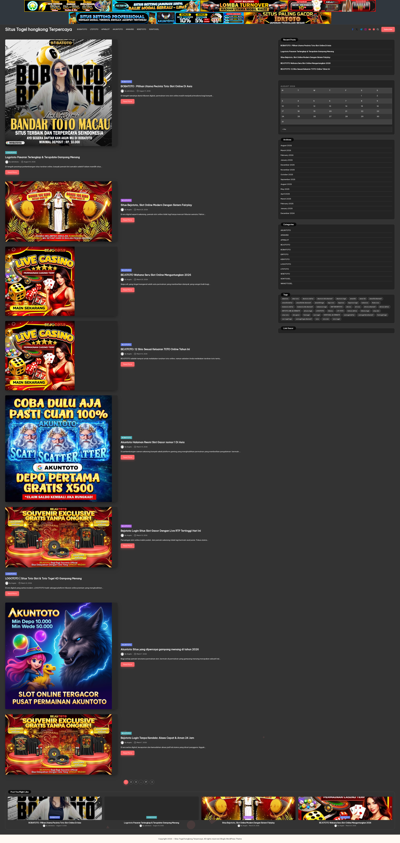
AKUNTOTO (126, 645)
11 (298, 106)
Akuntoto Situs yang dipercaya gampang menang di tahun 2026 (160, 649)
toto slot (326, 319)
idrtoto (348, 307)
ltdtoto (330, 311)
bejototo (341, 303)
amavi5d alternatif (375, 299)
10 (283, 106)
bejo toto (331, 303)
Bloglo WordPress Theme (231, 839)
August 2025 (286, 184)
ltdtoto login (365, 311)
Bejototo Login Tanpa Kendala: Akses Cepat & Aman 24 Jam (157, 737)
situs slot (376, 311)
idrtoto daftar (384, 307)
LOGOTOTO (11, 153)
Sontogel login (382, 315)
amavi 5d (363, 299)
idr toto (357, 307)
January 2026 (287, 160)
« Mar (284, 129)
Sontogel (307, 315)
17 (146, 782)
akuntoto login (341, 299)
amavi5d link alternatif (303, 303)
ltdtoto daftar (352, 311)
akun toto (295, 299)
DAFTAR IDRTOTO (336, 307)
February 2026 (287, 155)
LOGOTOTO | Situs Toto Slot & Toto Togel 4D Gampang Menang (43, 578)
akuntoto (285, 299)
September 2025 (288, 179)
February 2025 (287, 203)
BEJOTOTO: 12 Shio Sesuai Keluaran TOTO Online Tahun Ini (155, 349)
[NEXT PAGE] (152, 782)
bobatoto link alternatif (305, 307)
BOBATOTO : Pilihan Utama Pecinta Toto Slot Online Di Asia (156, 86)
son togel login (287, 319)
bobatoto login (322, 307)
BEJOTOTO (126, 200)
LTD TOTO (340, 311)
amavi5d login (319, 303)
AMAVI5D (285, 235)
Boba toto (375, 303)
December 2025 (288, 165)
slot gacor (296, 315)
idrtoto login (308, 311)
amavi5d (353, 299)
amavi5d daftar (287, 303)
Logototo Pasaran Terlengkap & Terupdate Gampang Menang (42, 157)
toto (317, 319)
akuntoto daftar (308, 299)
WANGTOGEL (286, 283)
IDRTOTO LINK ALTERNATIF (291, 311)
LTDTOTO (285, 269)
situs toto (285, 315)
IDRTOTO (284, 254)
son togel (317, 315)
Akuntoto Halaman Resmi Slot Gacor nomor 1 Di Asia (152, 442)
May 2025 (285, 189)
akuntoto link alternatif (324, 299)
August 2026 (286, 145)
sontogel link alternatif (365, 315)
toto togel (336, 319)
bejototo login (353, 303)
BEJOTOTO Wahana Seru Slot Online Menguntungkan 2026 (156, 274)
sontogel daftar (349, 315)
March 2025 (286, 199)
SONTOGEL (286, 279)
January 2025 (287, 208)
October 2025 (287, 174)
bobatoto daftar (287, 307)
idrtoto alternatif (370, 307)
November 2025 (288, 170)
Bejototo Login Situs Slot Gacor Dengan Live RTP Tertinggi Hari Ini (161, 530)
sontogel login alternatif (304, 319)
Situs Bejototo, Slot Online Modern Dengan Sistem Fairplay (156, 205)
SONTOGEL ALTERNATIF (332, 315)
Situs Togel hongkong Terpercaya (38, 29)
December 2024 (288, 213)
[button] (388, 29)
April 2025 (285, 194)
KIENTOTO (285, 259)
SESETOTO (285, 274)
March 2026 (286, 150)
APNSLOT (285, 240)
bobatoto (365, 303)
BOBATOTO (126, 82)
